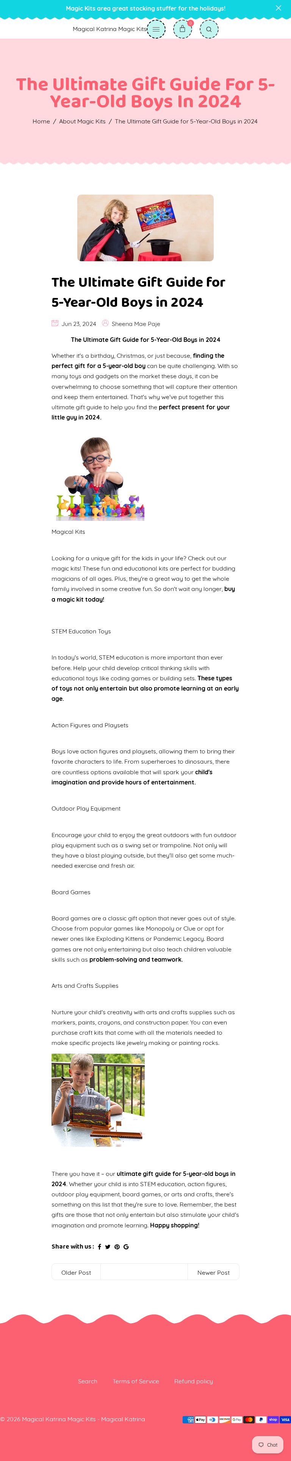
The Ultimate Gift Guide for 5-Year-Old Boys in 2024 (138, 292)
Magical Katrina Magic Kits (110, 29)
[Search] (209, 29)
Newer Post (213, 1272)
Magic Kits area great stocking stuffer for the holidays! (145, 8)
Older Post (76, 1272)
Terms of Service (136, 1381)
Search (87, 1381)
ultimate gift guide (77, 407)
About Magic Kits (82, 121)
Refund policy (193, 1381)
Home (41, 121)
